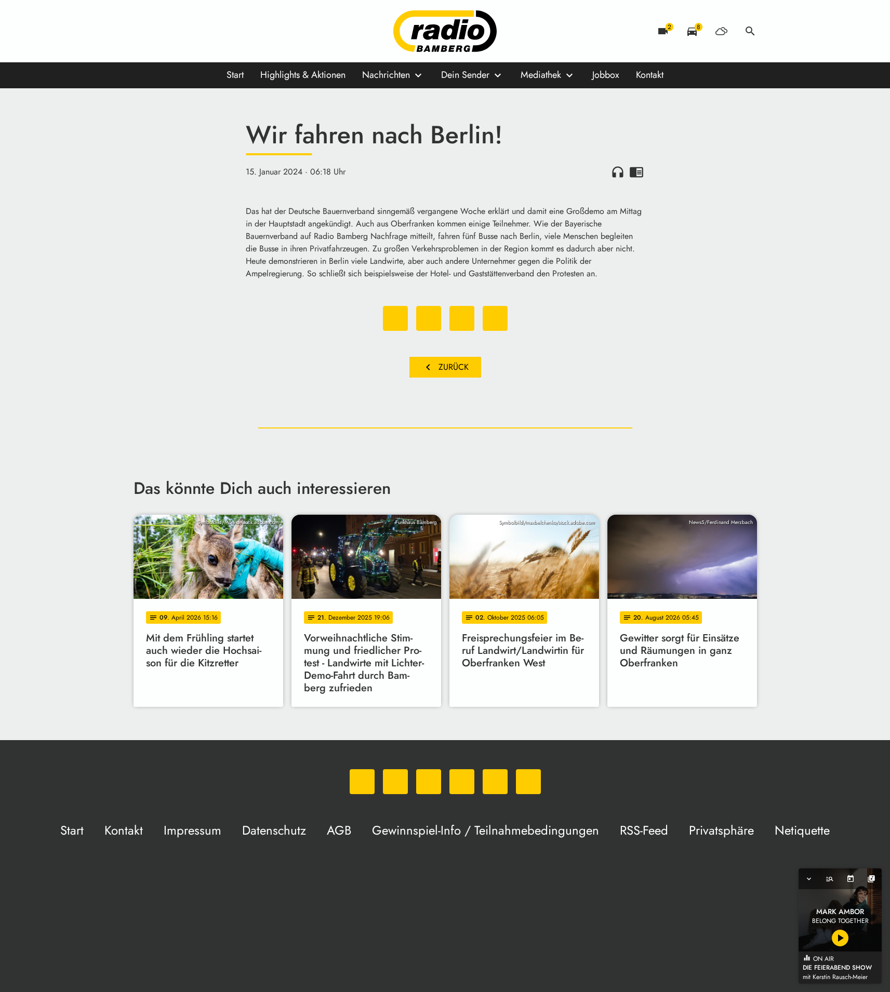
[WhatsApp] (144, 31)
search (750, 31)
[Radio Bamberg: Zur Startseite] (445, 31)
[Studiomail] (227, 31)
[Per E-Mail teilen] (495, 318)
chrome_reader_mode (636, 172)
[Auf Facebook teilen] (395, 318)
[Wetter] (721, 31)
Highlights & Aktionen (303, 75)
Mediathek (541, 75)
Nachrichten (386, 75)
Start (235, 75)
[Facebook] (164, 31)
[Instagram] (185, 31)
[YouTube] (206, 31)
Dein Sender (465, 75)
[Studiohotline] (247, 31)
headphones (617, 172)
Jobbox (605, 75)
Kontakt (649, 75)
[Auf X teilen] (428, 318)
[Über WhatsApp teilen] (461, 318)
